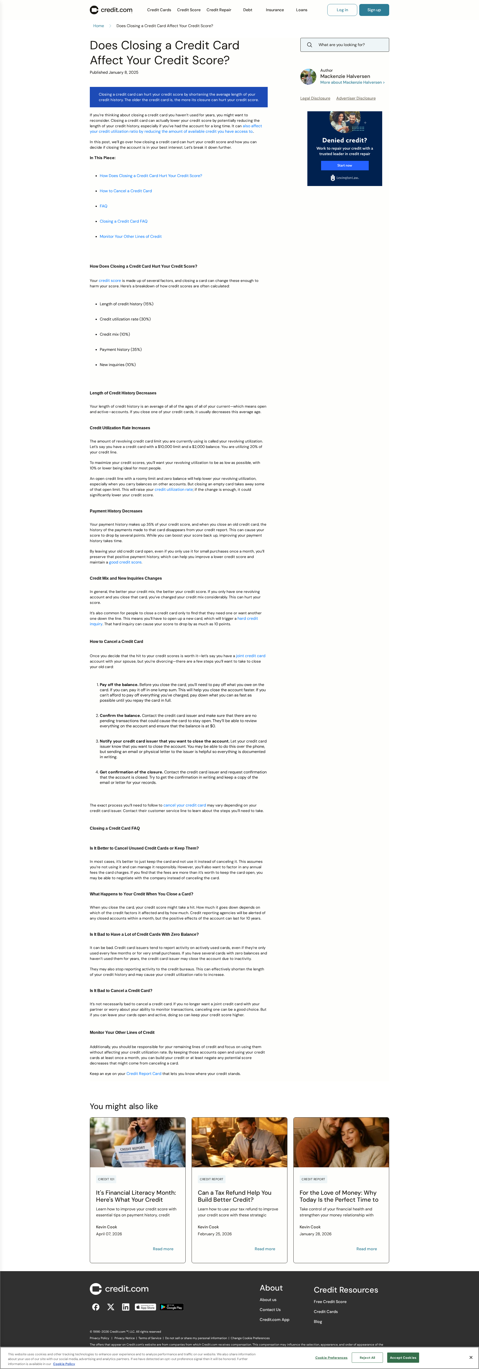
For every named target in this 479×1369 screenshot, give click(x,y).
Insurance (275, 9)
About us (268, 1299)
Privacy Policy (99, 1338)
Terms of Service (149, 1338)
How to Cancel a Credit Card (126, 190)
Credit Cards (159, 9)
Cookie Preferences (331, 1357)
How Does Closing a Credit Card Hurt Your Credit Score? (151, 175)
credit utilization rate (174, 489)
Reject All (367, 1357)
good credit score (125, 562)
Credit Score (189, 9)
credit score (110, 280)
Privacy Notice (125, 1338)
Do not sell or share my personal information (196, 1338)
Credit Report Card (143, 1073)
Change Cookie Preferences (250, 1338)
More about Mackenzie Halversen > (352, 82)
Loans (301, 9)
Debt (247, 9)
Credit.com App (274, 1319)
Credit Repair (219, 9)
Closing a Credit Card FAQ (123, 221)
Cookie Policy (64, 1364)
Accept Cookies (403, 1357)
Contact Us (270, 1309)
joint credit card (250, 655)
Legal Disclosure (315, 98)
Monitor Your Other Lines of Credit (131, 236)
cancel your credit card (184, 805)
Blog (318, 1321)
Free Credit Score (330, 1301)
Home (98, 25)
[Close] (471, 1357)
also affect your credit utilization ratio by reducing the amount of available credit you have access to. (176, 128)
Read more (163, 1248)
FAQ (103, 206)
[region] (239, 1358)
